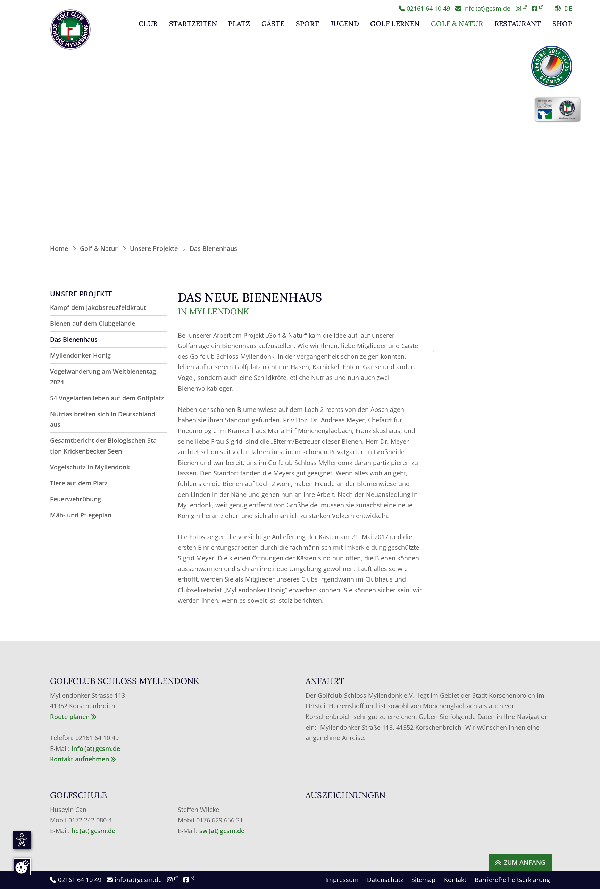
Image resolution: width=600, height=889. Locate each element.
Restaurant (517, 24)
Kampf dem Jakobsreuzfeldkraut (98, 307)
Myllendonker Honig (80, 355)
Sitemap (423, 879)
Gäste (273, 24)
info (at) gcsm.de (485, 8)
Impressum (342, 879)
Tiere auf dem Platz (79, 483)
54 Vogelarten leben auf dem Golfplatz (107, 398)
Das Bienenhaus (213, 248)
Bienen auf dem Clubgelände (92, 323)
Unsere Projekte (154, 248)
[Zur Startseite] (70, 29)
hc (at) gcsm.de (94, 831)
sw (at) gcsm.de (221, 831)
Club (148, 24)
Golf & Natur (457, 24)
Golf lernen (394, 24)
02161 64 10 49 (427, 8)
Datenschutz (385, 879)
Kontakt (455, 879)
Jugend (345, 24)
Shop (562, 24)
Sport (307, 24)
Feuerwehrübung (75, 499)
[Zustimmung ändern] (22, 866)
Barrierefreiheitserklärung (512, 879)
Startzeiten (193, 24)
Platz (239, 24)
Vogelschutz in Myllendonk (90, 467)
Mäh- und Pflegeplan (80, 515)
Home (59, 248)
